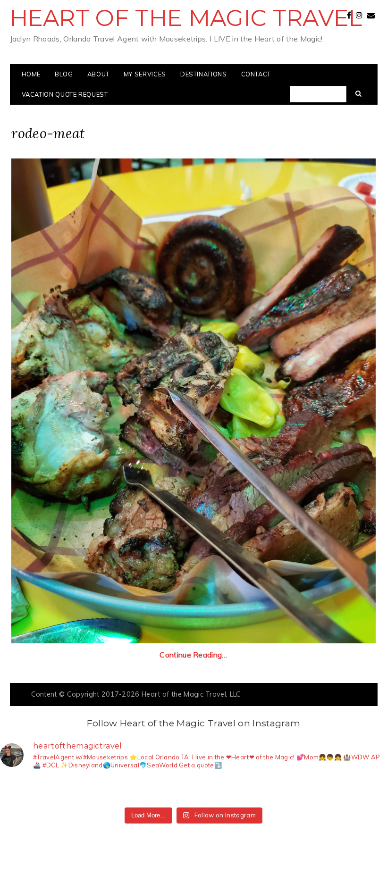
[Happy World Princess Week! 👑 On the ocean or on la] (330, 790)
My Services (145, 74)
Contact (256, 74)
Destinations (203, 74)
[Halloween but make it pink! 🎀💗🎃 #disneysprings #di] (252, 790)
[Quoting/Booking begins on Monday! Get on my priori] (135, 790)
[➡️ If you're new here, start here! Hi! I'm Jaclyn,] (17, 790)
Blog (64, 74)
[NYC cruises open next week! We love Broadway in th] (95, 790)
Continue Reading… (193, 654)
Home (31, 74)
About (98, 74)
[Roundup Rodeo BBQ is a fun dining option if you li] (291, 790)
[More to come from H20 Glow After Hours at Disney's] (213, 790)
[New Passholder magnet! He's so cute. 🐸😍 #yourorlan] (370, 790)
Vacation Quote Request (65, 94)
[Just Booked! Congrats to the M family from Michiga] (56, 790)
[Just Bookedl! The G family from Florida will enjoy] (174, 790)
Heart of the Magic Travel (186, 18)
